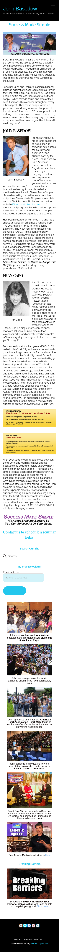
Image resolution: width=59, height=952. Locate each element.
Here (48, 855)
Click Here (42, 906)
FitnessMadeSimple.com (26, 204)
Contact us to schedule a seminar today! (29, 534)
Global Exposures (39, 943)
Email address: (11, 572)
